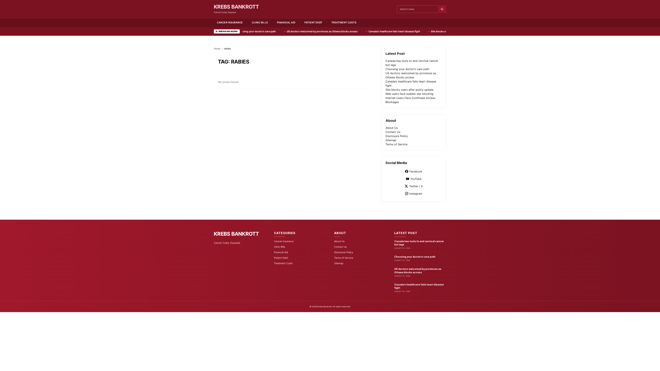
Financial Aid (286, 22)
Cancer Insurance (230, 22)
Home (217, 48)
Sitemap (391, 140)
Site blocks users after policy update (426, 31)
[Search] (442, 9)
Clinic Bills (260, 22)
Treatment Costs (343, 22)
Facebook (415, 171)
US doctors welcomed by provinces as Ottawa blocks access (296, 31)
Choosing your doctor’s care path (407, 69)
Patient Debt (313, 22)
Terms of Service (397, 144)
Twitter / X (416, 186)
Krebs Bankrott (236, 6)
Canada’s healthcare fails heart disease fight (369, 31)
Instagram (415, 193)
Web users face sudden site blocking (409, 93)
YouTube (415, 179)
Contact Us (393, 132)
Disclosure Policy (397, 136)
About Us (392, 128)
